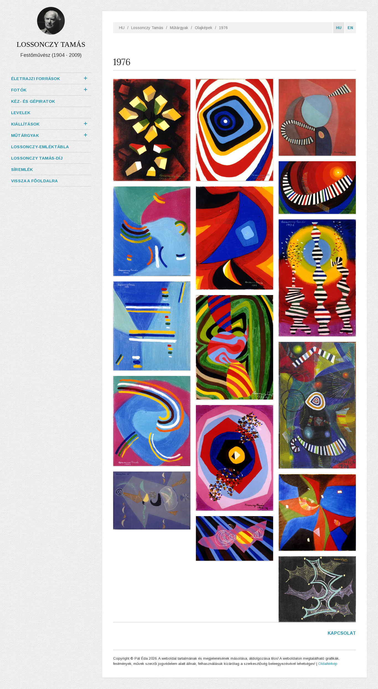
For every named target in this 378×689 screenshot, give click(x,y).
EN (350, 27)
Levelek (20, 112)
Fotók (19, 90)
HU (122, 27)
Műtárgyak (25, 135)
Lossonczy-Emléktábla (40, 146)
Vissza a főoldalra (34, 180)
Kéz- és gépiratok (33, 101)
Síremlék (22, 169)
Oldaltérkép (327, 664)
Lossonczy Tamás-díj (37, 158)
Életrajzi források (35, 78)
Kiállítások (25, 124)
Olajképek (203, 27)
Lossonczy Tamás (147, 27)
